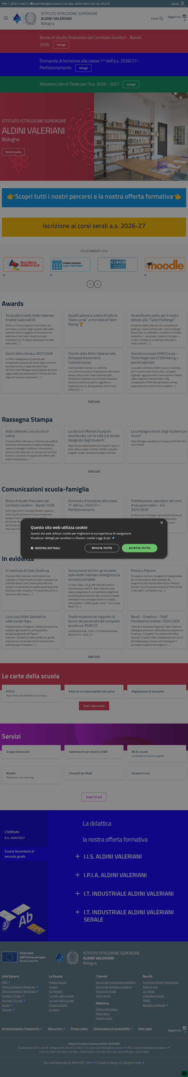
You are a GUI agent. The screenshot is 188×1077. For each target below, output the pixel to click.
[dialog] (94, 538)
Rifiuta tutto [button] (102, 548)
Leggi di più (103, 538)
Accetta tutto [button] (139, 548)
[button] (45, 548)
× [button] (161, 522)
